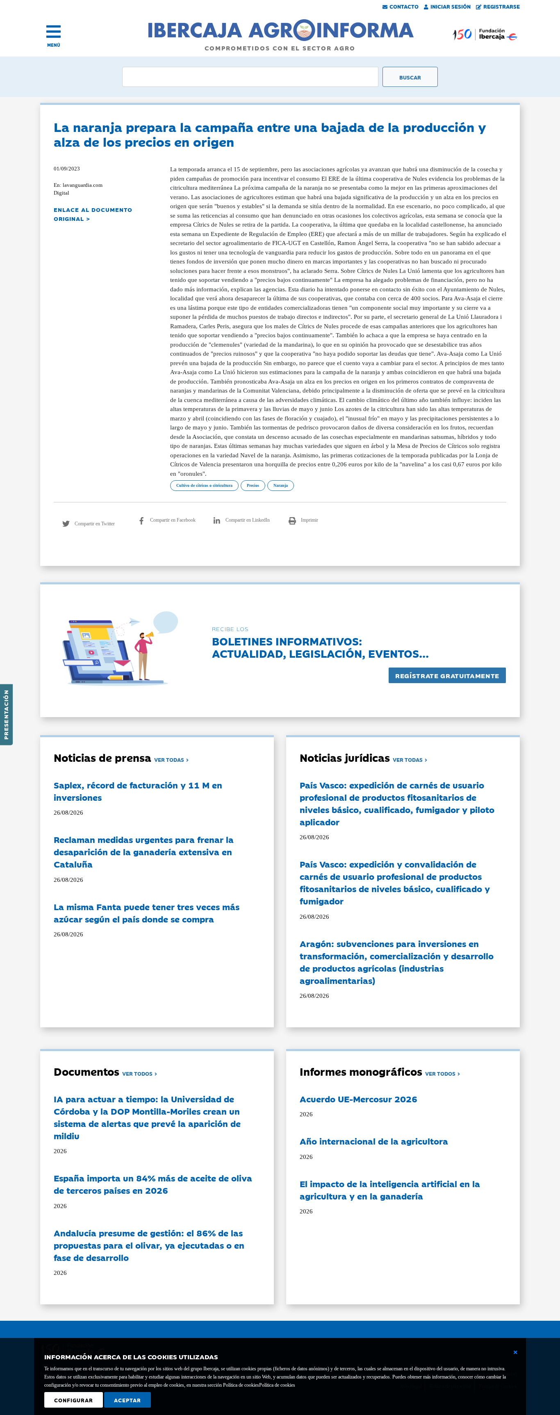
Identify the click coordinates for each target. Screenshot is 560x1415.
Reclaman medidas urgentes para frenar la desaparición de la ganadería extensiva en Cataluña (144, 851)
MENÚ (53, 45)
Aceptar (127, 1400)
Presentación (6, 715)
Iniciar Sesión (450, 6)
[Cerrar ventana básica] (515, 1352)
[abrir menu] (53, 31)
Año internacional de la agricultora (374, 1141)
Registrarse (501, 6)
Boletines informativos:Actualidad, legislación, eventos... (320, 647)
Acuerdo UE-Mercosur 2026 (358, 1098)
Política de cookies (277, 1385)
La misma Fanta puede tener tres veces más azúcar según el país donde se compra (146, 912)
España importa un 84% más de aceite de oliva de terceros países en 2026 (153, 1184)
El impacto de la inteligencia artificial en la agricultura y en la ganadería (390, 1189)
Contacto (404, 6)
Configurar (73, 1400)
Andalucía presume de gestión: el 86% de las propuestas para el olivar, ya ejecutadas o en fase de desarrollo (149, 1244)
